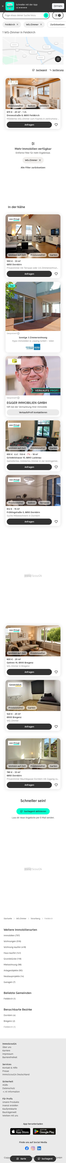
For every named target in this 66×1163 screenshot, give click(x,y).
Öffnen (58, 6)
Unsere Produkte (10, 1102)
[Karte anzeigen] (33, 51)
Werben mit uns (10, 1115)
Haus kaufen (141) (12, 953)
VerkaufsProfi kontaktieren (33, 412)
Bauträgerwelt (9, 1112)
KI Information (12, 1091)
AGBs (5, 1085)
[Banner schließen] (2, 6)
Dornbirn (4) (10, 1015)
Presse (5, 1071)
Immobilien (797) (12, 935)
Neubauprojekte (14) (14, 976)
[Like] (56, 125)
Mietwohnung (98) (12, 964)
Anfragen (29, 124)
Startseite (8, 918)
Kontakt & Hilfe (9, 1067)
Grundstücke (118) (12, 958)
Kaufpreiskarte (9, 1108)
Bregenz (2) (9, 1021)
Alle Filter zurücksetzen (33, 167)
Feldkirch (10, 24)
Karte (23, 1158)
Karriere (6, 1050)
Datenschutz (8, 1088)
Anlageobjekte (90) (13, 970)
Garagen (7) (9, 982)
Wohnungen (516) (12, 941)
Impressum (7, 1054)
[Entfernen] (18, 24)
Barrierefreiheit (9, 1057)
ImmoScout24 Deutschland (15, 1074)
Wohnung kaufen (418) (15, 947)
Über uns (6, 1047)
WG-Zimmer (32, 24)
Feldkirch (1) (10, 998)
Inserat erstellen (10, 1105)
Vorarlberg (35, 918)
